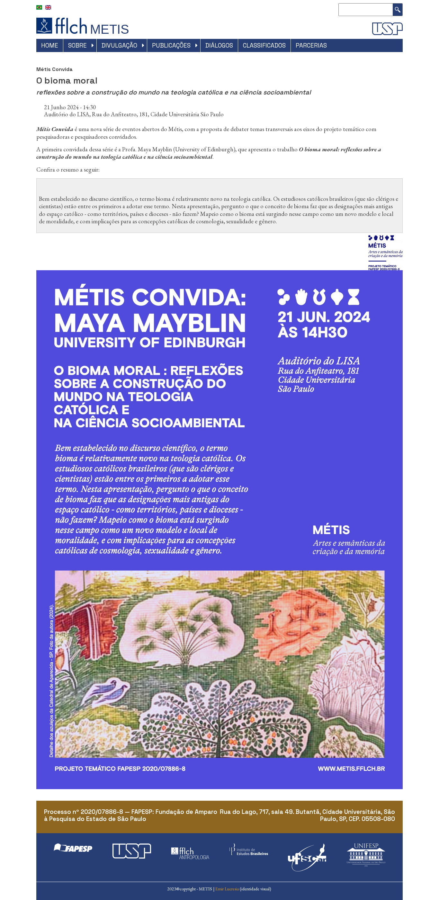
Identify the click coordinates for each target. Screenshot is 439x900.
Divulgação (119, 45)
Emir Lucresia (227, 889)
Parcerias (311, 45)
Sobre (77, 45)
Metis (109, 29)
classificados (264, 45)
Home (49, 45)
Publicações (171, 45)
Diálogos (219, 45)
